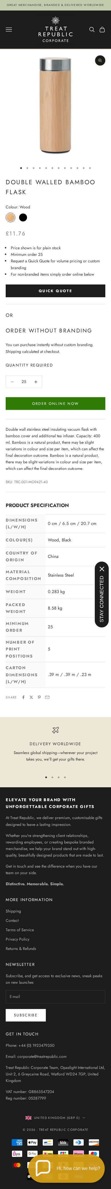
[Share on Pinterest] (39, 697)
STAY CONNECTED (101, 599)
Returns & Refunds (21, 948)
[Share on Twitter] (31, 697)
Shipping (13, 911)
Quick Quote (55, 291)
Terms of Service (20, 930)
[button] (66, 1168)
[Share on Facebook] (23, 697)
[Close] (102, 569)
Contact (12, 920)
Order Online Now (55, 403)
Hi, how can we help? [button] (78, 1168)
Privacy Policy (17, 939)
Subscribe (26, 1015)
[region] (55, 747)
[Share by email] (47, 697)
